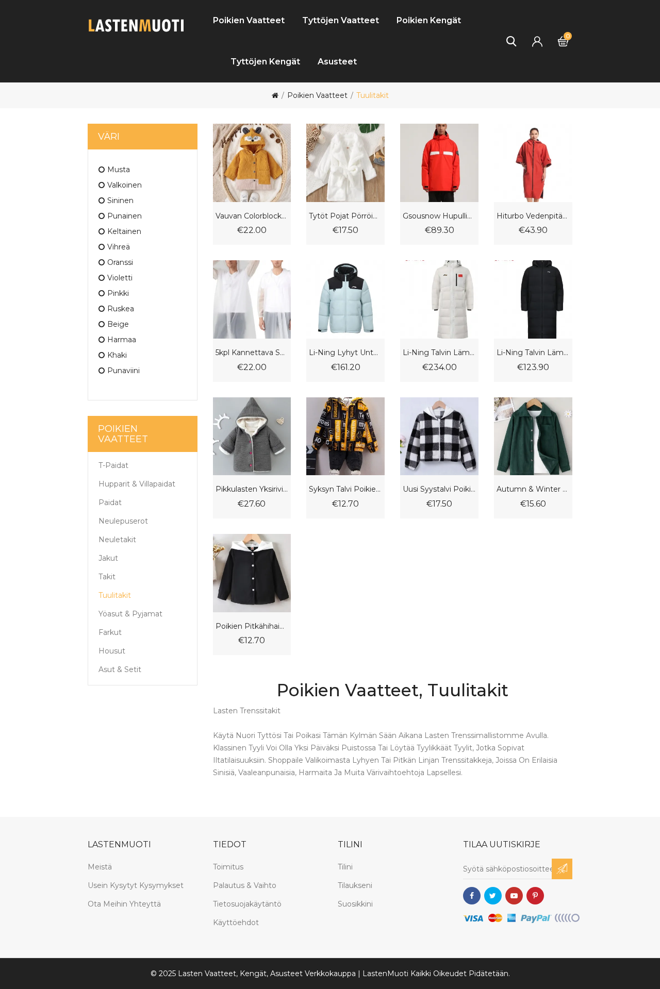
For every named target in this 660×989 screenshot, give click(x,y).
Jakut (108, 558)
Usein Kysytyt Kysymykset (136, 885)
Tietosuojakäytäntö (247, 904)
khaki (117, 355)
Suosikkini (355, 904)
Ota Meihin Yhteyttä (124, 904)
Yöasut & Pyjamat (130, 613)
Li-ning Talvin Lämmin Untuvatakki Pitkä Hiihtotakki (533, 353)
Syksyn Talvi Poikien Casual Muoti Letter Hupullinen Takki (345, 489)
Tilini (345, 866)
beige (118, 324)
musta (118, 169)
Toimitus (228, 866)
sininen (120, 200)
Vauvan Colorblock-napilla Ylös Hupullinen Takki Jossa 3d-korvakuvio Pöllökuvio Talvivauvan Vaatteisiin (252, 216)
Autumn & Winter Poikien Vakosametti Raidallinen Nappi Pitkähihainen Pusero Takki (533, 489)
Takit (107, 576)
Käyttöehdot (236, 922)
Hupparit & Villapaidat (136, 484)
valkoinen (124, 185)
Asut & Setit (119, 669)
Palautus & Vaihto (244, 885)
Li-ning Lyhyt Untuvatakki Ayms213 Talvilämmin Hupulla (345, 353)
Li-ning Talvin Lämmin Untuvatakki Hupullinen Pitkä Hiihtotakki (439, 353)
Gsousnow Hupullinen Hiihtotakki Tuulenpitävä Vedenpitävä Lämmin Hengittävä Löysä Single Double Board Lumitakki (439, 216)
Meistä (100, 866)
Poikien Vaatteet (249, 20)
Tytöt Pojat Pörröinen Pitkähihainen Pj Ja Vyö (345, 216)
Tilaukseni (355, 885)
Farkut (110, 632)
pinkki (118, 293)
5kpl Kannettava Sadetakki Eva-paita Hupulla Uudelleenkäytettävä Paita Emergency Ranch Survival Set (252, 353)
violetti (120, 277)
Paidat (110, 502)
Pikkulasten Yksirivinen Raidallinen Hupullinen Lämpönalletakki (252, 489)
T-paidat (113, 465)
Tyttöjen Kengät (265, 61)
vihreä (118, 247)
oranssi (120, 262)
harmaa (121, 339)
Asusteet (337, 61)
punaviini (123, 370)
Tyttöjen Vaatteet (340, 20)
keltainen (124, 231)
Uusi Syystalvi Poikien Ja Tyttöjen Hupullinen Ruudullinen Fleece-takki (439, 489)
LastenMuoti (385, 973)
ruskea (120, 308)
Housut (111, 651)
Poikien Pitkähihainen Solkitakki (252, 626)
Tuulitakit (372, 95)
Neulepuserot (123, 521)
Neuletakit (117, 539)
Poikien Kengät (429, 20)
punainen (124, 216)
